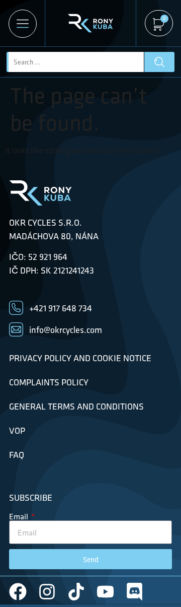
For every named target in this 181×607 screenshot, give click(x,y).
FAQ (16, 455)
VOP (17, 431)
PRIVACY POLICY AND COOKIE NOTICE (80, 358)
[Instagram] (47, 591)
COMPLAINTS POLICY (48, 382)
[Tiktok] (76, 591)
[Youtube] (105, 591)
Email (19, 516)
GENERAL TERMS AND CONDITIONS (76, 406)
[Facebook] (18, 591)
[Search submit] (159, 62)
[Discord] (134, 591)
